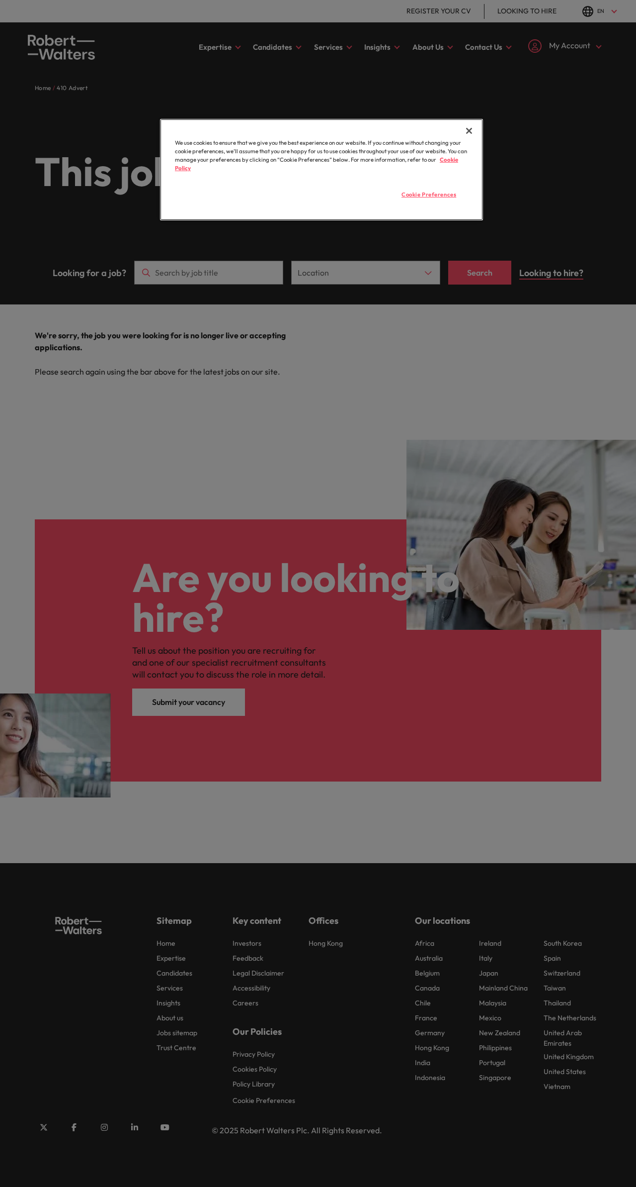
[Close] (469, 131)
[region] (321, 169)
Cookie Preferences (428, 194)
